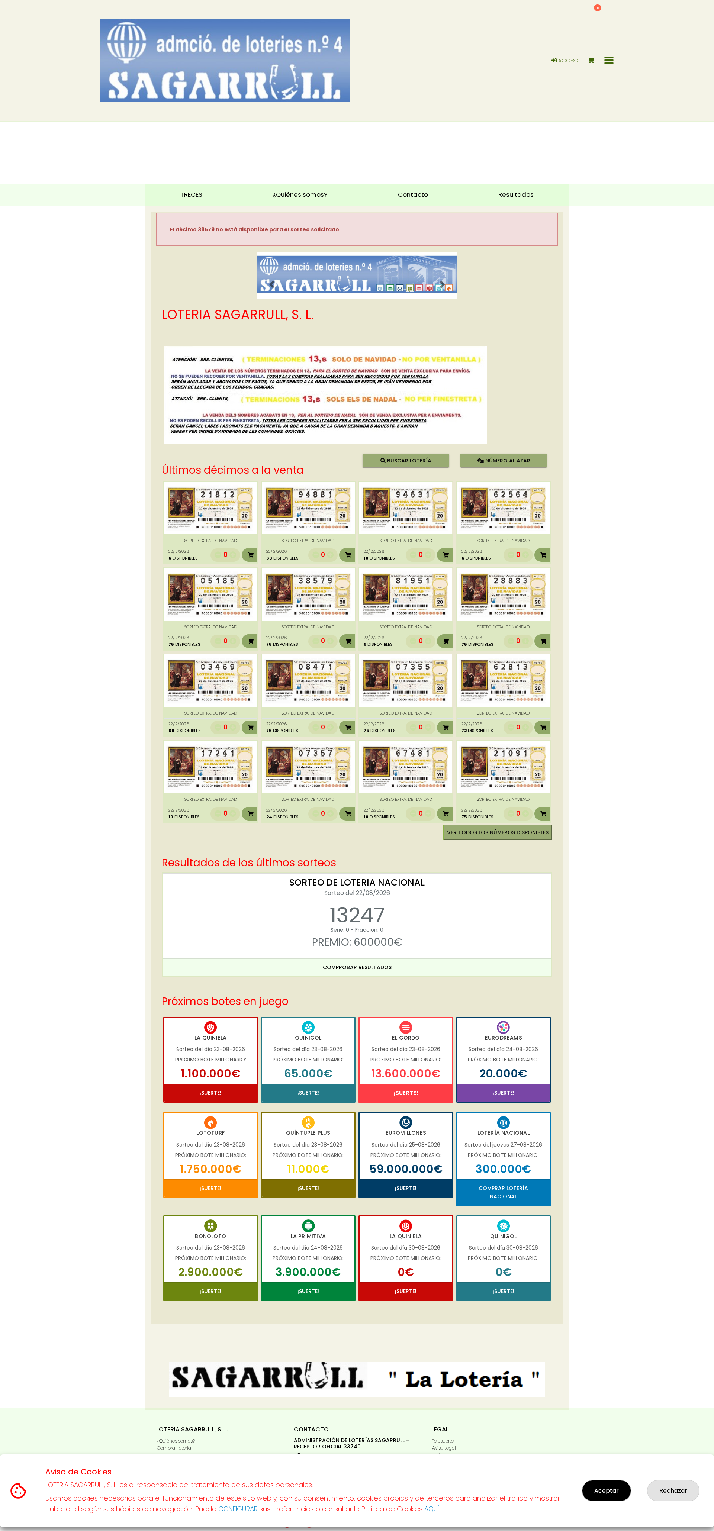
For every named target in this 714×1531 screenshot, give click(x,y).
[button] (272, 284)
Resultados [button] (516, 194)
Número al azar (506, 460)
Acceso (569, 60)
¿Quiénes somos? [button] (300, 194)
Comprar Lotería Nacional (503, 1192)
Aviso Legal (444, 1448)
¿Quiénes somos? (176, 1441)
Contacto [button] (413, 194)
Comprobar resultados (357, 967)
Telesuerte (443, 1441)
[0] (594, 61)
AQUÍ (431, 1509)
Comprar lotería (174, 1448)
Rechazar (673, 1490)
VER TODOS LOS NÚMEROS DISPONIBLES (498, 832)
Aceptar (606, 1490)
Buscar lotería (408, 460)
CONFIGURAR (238, 1509)
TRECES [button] (191, 194)
